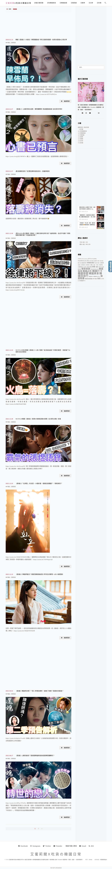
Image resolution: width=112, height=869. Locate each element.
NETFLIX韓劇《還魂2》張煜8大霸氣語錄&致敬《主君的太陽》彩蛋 (38, 419)
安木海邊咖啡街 (83, 262)
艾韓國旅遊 (82, 133)
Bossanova (85, 258)
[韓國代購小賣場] (93, 113)
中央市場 (91, 260)
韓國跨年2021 (96, 276)
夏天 (99, 260)
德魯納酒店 (91, 262)
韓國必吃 (87, 271)
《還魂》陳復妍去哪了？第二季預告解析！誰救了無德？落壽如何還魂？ (40, 691)
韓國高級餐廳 (88, 278)
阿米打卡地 (95, 269)
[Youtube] (90, 113)
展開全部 (80, 127)
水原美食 (87, 264)
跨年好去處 (101, 266)
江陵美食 (80, 267)
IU (88, 261)
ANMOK (80, 258)
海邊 (88, 266)
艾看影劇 (13, 42)
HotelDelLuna (82, 260)
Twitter (48, 846)
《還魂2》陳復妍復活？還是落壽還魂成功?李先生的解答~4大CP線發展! (39, 574)
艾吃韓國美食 (83, 131)
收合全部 (86, 127)
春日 (99, 262)
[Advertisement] (38, 25)
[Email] (99, 113)
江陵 (91, 264)
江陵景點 (101, 264)
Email (84, 846)
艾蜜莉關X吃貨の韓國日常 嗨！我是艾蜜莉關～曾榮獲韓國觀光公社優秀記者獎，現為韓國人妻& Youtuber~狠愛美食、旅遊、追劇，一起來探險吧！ (46, 859)
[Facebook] (83, 113)
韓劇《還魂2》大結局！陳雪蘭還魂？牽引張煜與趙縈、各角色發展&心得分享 (41, 39)
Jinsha (90, 859)
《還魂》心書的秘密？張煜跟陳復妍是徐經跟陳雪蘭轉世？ (35, 755)
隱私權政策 (59, 867)
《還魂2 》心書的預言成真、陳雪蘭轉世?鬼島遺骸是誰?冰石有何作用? (39, 109)
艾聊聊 (81, 138)
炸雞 (90, 267)
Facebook (24, 846)
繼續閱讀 (67, 101)
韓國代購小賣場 (71, 846)
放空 (96, 262)
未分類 (81, 129)
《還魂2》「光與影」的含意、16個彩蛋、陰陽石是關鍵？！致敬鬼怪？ (39, 483)
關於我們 (52, 867)
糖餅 (97, 267)
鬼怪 (99, 278)
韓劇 (8, 42)
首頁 (10, 9)
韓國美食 (94, 273)
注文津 (84, 266)
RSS (92, 846)
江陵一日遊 (95, 264)
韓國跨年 (91, 276)
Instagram (36, 846)
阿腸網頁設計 (103, 859)
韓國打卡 (97, 271)
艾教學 (81, 137)
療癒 (93, 267)
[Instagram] (86, 113)
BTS (89, 258)
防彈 (92, 269)
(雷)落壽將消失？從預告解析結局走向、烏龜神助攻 (33, 171)
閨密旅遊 (85, 269)
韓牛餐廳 (95, 278)
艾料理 (81, 142)
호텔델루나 (82, 280)
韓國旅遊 (83, 273)
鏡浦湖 (79, 269)
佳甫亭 (95, 260)
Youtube (59, 846)
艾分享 (81, 140)
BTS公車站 (94, 258)
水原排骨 (83, 264)
